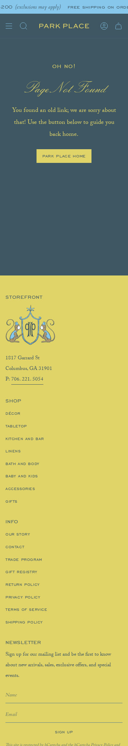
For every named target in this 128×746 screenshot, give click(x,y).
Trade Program (23, 559)
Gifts (11, 501)
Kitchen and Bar (24, 438)
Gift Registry (21, 572)
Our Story (17, 534)
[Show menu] (9, 26)
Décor (12, 413)
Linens (13, 451)
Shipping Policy (24, 622)
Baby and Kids (21, 476)
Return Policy (22, 584)
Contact (14, 547)
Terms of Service (26, 609)
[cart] (118, 26)
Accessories (20, 488)
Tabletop (16, 426)
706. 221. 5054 (27, 379)
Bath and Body (22, 463)
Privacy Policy (22, 597)
